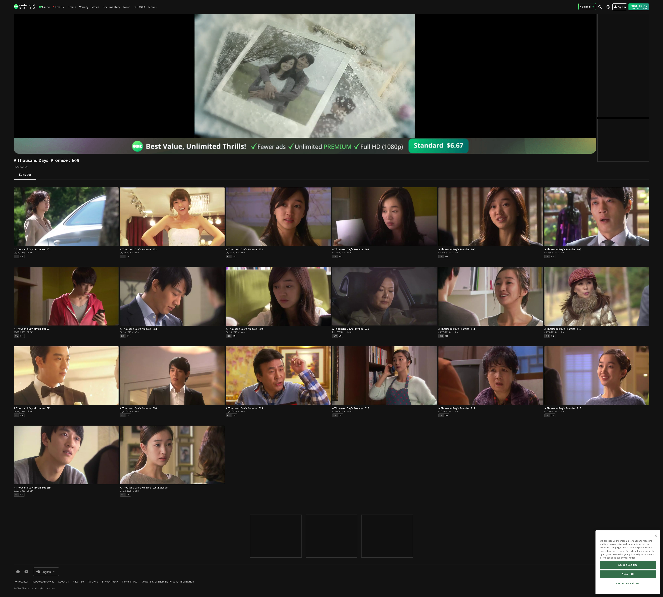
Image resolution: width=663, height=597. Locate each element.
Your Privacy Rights (628, 583)
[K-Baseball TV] (587, 6)
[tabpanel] (331, 344)
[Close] (656, 535)
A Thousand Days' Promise (41, 160)
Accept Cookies (627, 564)
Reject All (628, 574)
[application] (305, 76)
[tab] (25, 175)
